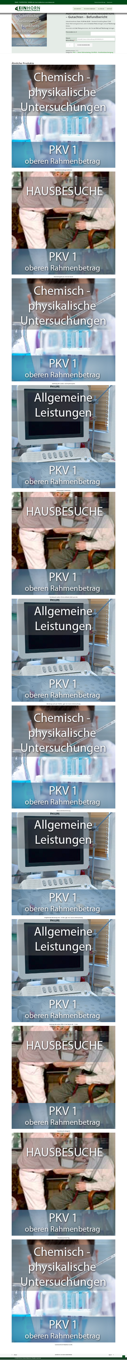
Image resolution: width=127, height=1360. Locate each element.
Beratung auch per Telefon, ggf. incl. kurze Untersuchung (63, 704)
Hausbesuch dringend (63, 1131)
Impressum (109, 2)
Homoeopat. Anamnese (63, 490)
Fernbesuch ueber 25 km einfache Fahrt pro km (63, 597)
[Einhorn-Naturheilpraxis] (28, 9)
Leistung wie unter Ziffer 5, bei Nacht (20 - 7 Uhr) (63, 1024)
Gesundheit (77, 9)
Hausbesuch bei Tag (63, 1238)
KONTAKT (109, 9)
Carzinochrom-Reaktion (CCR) (63, 1344)
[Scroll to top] (123, 1356)
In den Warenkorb (83, 45)
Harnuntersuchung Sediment (63, 170)
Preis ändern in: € (71, 32)
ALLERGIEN (101, 9)
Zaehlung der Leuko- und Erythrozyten (63, 383)
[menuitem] (99, 2)
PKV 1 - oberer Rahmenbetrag (82, 52)
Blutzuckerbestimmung (63, 811)
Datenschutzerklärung (100, 2)
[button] (63, 116)
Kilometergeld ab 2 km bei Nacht (63, 277)
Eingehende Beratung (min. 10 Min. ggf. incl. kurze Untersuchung (63, 917)
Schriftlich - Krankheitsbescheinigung (102, 52)
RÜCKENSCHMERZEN (89, 9)
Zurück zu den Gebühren (63, 1354)
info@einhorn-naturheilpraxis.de (46, 2)
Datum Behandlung (70, 39)
